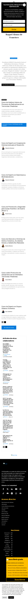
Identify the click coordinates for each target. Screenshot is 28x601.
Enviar (14, 29)
